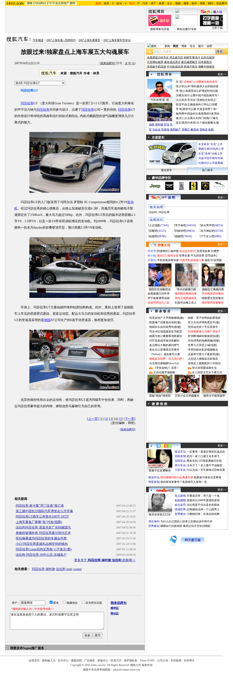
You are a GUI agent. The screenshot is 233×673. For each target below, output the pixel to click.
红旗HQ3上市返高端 (210, 163)
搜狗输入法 (49, 660)
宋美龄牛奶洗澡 (156, 66)
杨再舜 (180, 113)
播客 (186, 3)
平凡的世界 (197, 255)
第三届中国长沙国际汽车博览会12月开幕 (44, 511)
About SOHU (147, 660)
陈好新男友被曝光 (213, 302)
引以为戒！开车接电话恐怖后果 (206, 469)
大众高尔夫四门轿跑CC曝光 (201, 118)
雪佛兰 (186, 129)
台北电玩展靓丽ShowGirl (164, 363)
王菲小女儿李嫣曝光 (187, 395)
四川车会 (180, 465)
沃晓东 (180, 95)
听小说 (152, 255)
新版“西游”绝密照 (160, 395)
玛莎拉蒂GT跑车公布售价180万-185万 (42, 516)
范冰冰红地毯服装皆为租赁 (165, 331)
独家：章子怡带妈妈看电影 (204, 317)
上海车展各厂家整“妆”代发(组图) (39, 522)
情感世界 (180, 509)
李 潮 (179, 90)
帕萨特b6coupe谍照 (159, 110)
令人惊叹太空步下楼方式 (207, 372)
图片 (201, 46)
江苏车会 (180, 469)
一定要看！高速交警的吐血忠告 (206, 451)
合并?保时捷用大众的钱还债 (201, 86)
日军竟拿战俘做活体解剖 (164, 340)
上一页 (93, 419)
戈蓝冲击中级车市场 (210, 158)
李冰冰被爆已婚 (186, 289)
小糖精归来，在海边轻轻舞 (203, 514)
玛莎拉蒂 (27, 103)
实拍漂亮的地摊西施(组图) (204, 340)
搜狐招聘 (76, 660)
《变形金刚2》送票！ (166, 367)
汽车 (145, 3)
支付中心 (63, 660)
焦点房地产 (62, 3)
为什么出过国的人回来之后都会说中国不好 (186, 521)
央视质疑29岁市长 (158, 57)
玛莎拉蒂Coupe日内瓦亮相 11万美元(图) (44, 549)
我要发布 (16, 648)
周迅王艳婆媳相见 (186, 298)
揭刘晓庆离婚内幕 (186, 293)
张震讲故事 (203, 251)
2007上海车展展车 (89, 40)
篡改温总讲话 (172, 62)
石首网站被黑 (155, 62)
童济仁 (180, 118)
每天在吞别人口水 (160, 514)
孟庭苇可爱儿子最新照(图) (204, 354)
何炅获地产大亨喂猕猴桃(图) (166, 317)
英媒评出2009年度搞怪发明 (203, 500)
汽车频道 (38, 40)
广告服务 (89, 660)
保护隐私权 (130, 660)
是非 (178, 122)
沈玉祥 (180, 100)
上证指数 (154, 225)
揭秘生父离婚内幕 (213, 289)
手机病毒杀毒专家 (168, 260)
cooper (77, 569)
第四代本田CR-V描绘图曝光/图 (200, 122)
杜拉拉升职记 (188, 251)
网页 (175, 46)
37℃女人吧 (207, 236)
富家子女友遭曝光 (160, 470)
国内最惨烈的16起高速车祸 (176, 477)
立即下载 (217, 28)
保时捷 (50, 569)
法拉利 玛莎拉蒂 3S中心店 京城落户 (41, 554)
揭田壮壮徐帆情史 (160, 289)
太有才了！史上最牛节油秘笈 (204, 465)
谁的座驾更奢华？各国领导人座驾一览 (183, 482)
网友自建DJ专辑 (186, 29)
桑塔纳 (194, 129)
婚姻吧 (179, 236)
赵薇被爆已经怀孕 (159, 293)
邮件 (194, 3)
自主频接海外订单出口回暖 (201, 104)
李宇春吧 (180, 225)
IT (138, 3)
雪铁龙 (203, 129)
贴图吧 (153, 236)
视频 (178, 3)
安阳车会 (180, 460)
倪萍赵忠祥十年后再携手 (203, 327)
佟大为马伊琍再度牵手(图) (204, 322)
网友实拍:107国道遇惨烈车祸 (204, 460)
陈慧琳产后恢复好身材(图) (165, 322)
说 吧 (171, 197)
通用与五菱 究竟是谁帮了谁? (199, 109)
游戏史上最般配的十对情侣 (204, 363)
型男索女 (180, 514)
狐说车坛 (180, 451)
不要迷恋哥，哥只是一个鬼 (203, 495)
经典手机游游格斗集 (192, 260)
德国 (47, 320)
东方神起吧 (207, 230)
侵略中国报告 (206, 66)
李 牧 (179, 109)
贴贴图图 (180, 500)
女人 (169, 3)
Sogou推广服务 (33, 648)
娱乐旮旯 (180, 504)
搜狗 (72, 3)
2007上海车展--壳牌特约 (61, 40)
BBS (210, 3)
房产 (153, 3)
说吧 (209, 46)
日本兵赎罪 (208, 57)
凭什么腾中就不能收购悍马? (201, 95)
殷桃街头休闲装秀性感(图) (165, 327)
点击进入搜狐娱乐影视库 (203, 358)
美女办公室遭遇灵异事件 (164, 349)
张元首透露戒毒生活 (204, 367)
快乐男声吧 (207, 225)
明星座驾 (180, 456)
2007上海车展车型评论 (117, 40)
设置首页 (34, 660)
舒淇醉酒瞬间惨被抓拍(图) (204, 336)
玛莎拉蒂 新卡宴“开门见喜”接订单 (40, 505)
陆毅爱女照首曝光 (213, 298)
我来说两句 (107, 63)
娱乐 (119, 3)
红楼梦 (215, 251)
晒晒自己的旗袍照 (171, 526)
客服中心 (102, 660)
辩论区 (115, 613)
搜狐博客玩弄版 (159, 29)
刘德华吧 (180, 230)
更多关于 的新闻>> (105, 560)
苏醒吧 (153, 230)
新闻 (167, 46)
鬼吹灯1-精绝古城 (167, 255)
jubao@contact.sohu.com (126, 669)
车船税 (167, 114)
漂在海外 (153, 521)
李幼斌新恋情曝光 (213, 293)
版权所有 (147, 665)
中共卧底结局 (175, 66)
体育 (106, 3)
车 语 (179, 81)
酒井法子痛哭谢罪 (214, 395)
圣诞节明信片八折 (159, 302)
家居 (161, 3)
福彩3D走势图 (213, 260)
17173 (51, 3)
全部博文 (189, 660)
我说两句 (221, 3)
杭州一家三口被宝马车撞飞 (203, 456)
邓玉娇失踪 (176, 57)
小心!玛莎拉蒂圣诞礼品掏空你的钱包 (42, 544)
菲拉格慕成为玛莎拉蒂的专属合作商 (41, 538)
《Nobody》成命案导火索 (164, 354)
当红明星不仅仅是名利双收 (203, 504)
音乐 (192, 46)
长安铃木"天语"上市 (210, 144)
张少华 (180, 86)
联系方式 (116, 660)
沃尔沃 (164, 119)
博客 (202, 3)
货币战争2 (211, 255)
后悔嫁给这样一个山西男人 (203, 509)
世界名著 (184, 255)
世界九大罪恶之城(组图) (202, 345)
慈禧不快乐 (191, 66)
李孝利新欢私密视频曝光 (203, 349)
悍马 (166, 124)
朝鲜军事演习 (192, 57)
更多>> (222, 74)
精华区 (115, 608)
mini (69, 569)
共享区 (152, 260)
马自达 (156, 129)
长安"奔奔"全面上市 (210, 153)
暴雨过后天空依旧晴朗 (196, 526)
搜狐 (30, 3)
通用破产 (175, 129)
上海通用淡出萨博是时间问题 (200, 90)
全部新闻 (175, 660)
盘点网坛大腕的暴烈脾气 (164, 345)
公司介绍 (162, 660)
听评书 (152, 251)
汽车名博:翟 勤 (160, 100)
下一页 (129, 419)
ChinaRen (39, 3)
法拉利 (61, 569)
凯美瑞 (165, 129)
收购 (211, 129)
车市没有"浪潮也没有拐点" (201, 100)
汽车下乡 (154, 119)
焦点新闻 (180, 495)
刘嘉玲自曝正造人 (186, 302)
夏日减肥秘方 (189, 62)
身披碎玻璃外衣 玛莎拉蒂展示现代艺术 (43, 533)
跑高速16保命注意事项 (207, 477)
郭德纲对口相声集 (168, 251)
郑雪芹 (180, 104)
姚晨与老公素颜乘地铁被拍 (165, 336)
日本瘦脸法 (205, 62)
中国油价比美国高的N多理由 (202, 113)
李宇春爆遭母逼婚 (159, 298)
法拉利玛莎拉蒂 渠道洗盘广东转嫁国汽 (43, 527)
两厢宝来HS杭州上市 (211, 148)
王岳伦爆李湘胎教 (164, 372)
